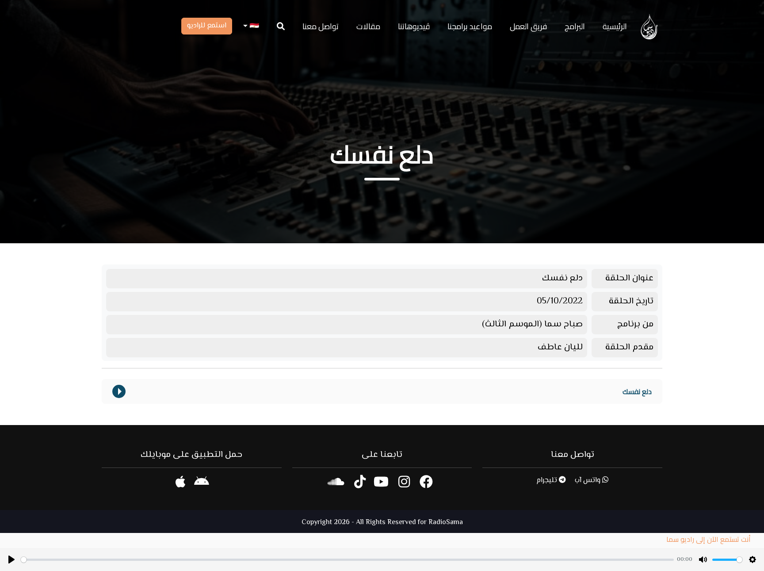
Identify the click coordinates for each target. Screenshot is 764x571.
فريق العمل (528, 26)
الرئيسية (615, 26)
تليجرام (547, 480)
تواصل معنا (320, 26)
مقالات (368, 26)
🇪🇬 (253, 26)
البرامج (575, 26)
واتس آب (588, 480)
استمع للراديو (206, 25)
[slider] (347, 560)
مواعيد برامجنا (469, 26)
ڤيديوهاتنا (414, 26)
